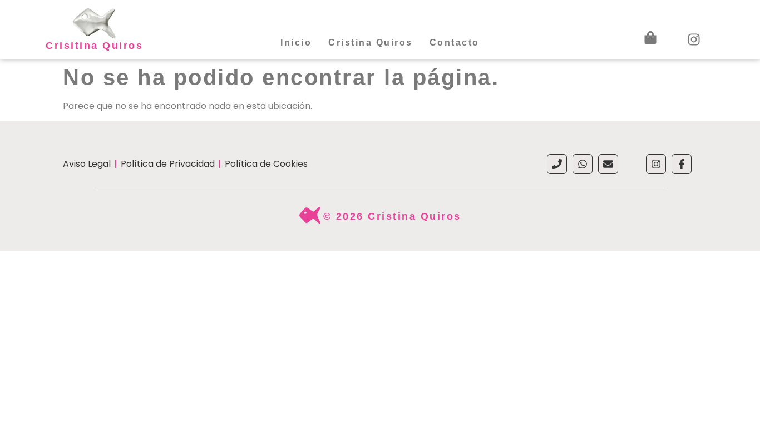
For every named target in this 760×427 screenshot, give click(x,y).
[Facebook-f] (682, 164)
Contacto (455, 42)
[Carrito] (650, 37)
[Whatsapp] (583, 164)
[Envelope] (608, 164)
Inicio (296, 42)
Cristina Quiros (370, 42)
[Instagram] (656, 164)
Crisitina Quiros (94, 45)
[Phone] (557, 164)
